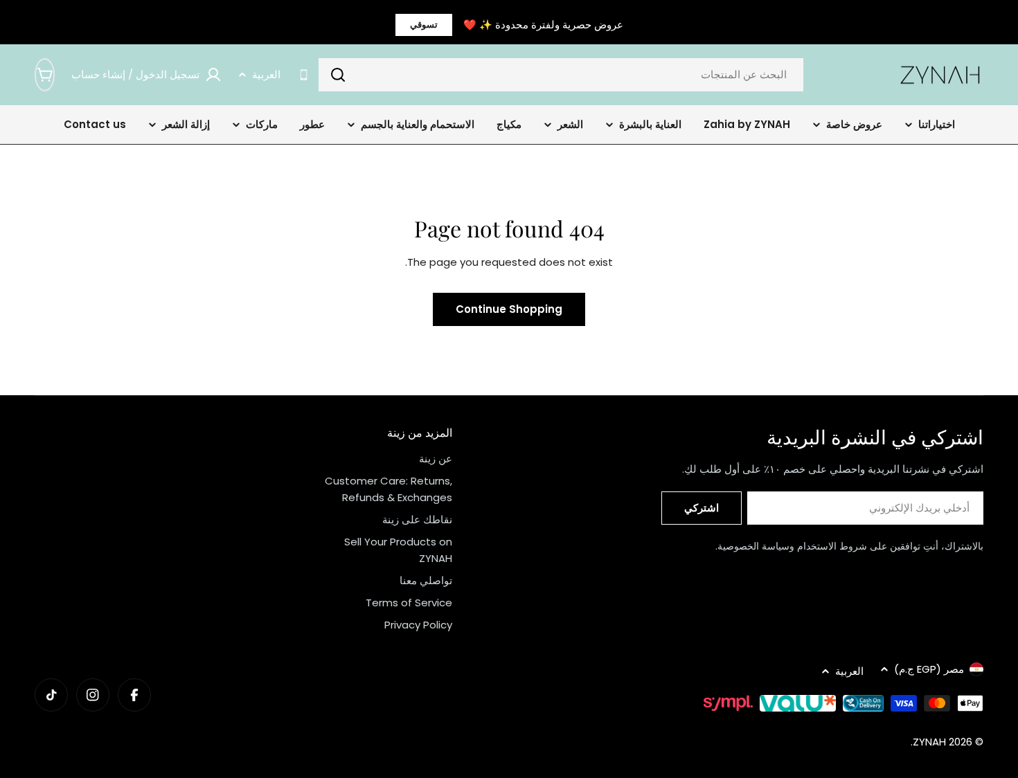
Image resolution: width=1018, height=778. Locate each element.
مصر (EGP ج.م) (929, 669)
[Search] (338, 74)
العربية (266, 74)
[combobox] (561, 74)
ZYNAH (929, 741)
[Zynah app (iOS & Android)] (303, 75)
